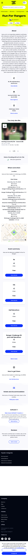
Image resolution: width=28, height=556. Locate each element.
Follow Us (4, 535)
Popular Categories (7, 453)
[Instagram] (9, 540)
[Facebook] (3, 540)
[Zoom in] (25, 225)
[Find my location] (25, 230)
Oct (5, 125)
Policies (3, 511)
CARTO (9, 240)
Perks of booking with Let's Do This (14, 157)
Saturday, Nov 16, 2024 (14, 182)
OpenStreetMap (16, 240)
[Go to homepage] (13, 3)
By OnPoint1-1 (15, 20)
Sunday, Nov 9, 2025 (14, 213)
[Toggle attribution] (25, 240)
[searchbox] (14, 7)
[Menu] (5, 3)
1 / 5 (14, 151)
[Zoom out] (25, 227)
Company (4, 498)
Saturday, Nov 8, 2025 (14, 196)
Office (3, 524)
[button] (14, 232)
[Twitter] (6, 540)
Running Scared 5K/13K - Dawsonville (12, 141)
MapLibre (5, 240)
